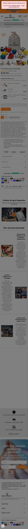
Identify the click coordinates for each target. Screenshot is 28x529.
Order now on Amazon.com (17, 6)
